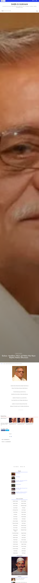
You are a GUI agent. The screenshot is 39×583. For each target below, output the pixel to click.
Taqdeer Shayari (23, 544)
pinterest (12, 430)
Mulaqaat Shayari (23, 529)
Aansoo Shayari (23, 501)
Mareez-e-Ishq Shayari (15, 530)
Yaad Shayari (15, 550)
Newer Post (17, 466)
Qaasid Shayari (15, 535)
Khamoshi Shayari (15, 523)
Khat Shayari (24, 523)
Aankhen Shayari (15, 501)
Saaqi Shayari (24, 537)
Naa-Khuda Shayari (15, 533)
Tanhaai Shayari (15, 544)
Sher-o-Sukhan (19, 4)
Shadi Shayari (15, 539)
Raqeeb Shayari (15, 537)
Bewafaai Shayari (23, 505)
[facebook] (36, 1)
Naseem (15, 359)
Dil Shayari (23, 507)
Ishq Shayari (23, 518)
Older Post (21, 466)
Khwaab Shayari (23, 525)
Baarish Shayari (23, 503)
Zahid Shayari (24, 550)
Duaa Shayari (15, 512)
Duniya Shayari (23, 512)
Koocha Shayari (23, 527)
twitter (8, 430)
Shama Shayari (23, 539)
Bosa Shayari (15, 507)
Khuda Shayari (18, 484)
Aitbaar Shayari (15, 503)
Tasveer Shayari (23, 546)
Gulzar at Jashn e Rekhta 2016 (20, 578)
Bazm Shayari (15, 505)
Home (1, 363)
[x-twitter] (34, 1)
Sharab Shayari (15, 541)
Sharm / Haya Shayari (23, 541)
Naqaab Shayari (23, 533)
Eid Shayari (15, 514)
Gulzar (20, 353)
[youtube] (33, 1)
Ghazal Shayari (23, 516)
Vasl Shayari (23, 548)
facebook (3, 430)
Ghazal (17, 353)
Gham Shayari (23, 514)
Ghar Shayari (15, 516)
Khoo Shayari (15, 527)
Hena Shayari (15, 518)
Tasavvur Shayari (15, 546)
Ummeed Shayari (15, 548)
